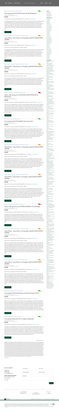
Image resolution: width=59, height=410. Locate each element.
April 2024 (48, 47)
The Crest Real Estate (50, 261)
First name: (25, 368)
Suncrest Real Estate (34, 354)
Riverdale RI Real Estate (50, 231)
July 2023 (48, 55)
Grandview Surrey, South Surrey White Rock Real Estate (27, 347)
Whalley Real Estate (19, 355)
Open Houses (49, 14)
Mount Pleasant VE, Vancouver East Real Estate (50, 189)
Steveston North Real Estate (16, 354)
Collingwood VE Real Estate (9, 345)
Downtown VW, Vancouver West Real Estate (50, 129)
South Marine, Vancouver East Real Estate (34, 353)
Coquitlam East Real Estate (15, 345)
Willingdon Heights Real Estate (32, 355)
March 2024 (48, 48)
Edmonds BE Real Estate (51, 131)
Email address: (26, 372)
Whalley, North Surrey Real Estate (24, 355)
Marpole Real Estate (50, 174)
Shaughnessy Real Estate (8, 353)
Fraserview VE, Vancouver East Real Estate (50, 144)
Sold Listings (48, 16)
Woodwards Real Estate (15, 356)
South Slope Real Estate (41, 353)
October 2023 (49, 52)
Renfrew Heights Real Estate (25, 352)
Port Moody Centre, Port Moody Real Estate (36, 351)
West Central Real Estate (51, 270)
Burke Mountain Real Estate (36, 343)
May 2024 (48, 46)
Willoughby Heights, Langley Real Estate (8, 356)
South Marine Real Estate (26, 353)
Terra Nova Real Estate (38, 354)
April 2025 (48, 35)
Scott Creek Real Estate (50, 239)
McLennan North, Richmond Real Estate (12, 15)
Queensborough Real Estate (9, 352)
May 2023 (48, 57)
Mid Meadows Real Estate (32, 349)
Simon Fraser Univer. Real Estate (15, 353)
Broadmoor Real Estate (30, 343)
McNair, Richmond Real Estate (12, 349)
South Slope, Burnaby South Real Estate (8, 354)
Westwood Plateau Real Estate (13, 355)
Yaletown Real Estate (21, 356)
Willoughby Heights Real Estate (39, 355)
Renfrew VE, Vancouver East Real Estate (38, 352)
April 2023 (48, 58)
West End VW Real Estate (7, 355)
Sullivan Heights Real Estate (29, 354)
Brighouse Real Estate (50, 81)
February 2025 (49, 37)
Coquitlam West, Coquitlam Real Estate (28, 345)
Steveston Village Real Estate (22, 354)
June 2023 (48, 56)
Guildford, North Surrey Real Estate (37, 347)
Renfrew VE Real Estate (31, 352)
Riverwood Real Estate (50, 234)
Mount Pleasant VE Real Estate (38, 349)
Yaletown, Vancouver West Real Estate (27, 356)
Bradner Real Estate (50, 73)
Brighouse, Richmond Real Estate (24, 343)
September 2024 (49, 42)
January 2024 (49, 50)
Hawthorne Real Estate (50, 157)
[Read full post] (24, 12)
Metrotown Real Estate (18, 349)
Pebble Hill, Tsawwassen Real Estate (21, 351)
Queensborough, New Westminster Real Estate (17, 352)
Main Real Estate (49, 173)
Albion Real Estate (49, 63)
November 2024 (49, 40)
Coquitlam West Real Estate (21, 345)
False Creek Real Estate (50, 134)
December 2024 (49, 39)
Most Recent (49, 18)
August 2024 (49, 43)
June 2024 (48, 45)
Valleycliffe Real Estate (50, 266)
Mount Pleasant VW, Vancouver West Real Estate (50, 194)
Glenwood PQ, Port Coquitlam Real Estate (10, 347)
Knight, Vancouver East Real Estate (11, 123)
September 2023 (49, 53)
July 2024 (48, 44)
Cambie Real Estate (50, 95)
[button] (48, 393)
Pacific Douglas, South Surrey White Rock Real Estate (11, 351)
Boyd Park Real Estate (50, 70)
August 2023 (49, 54)
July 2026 (48, 19)
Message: (25, 375)
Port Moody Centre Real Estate (28, 351)
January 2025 (49, 38)
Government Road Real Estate (18, 347)
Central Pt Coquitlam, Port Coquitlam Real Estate (50, 109)
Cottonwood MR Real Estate (36, 345)
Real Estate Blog (49, 15)
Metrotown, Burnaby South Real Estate (25, 349)
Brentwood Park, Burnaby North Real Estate (13, 266)
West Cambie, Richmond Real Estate (12, 321)
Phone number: (42, 372)
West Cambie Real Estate (51, 267)
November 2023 (49, 51)
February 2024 (49, 49)
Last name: (41, 368)
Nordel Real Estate (50, 200)
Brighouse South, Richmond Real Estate (16, 343)
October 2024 (49, 41)
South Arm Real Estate (21, 353)
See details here (33, 18)
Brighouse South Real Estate (9, 343)
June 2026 (48, 20)
